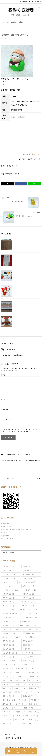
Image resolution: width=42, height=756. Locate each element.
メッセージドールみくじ (11, 613)
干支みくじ (29, 653)
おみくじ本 (28, 566)
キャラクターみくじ (10, 590)
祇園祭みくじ (20, 692)
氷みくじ (6, 672)
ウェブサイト (5, 419)
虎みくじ (23, 700)
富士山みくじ (8, 649)
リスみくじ (32, 613)
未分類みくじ (28, 664)
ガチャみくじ (28, 586)
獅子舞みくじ (20, 688)
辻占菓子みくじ (9, 708)
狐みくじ (20, 680)
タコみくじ (31, 590)
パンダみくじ (8, 602)
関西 (14, 22)
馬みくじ (35, 716)
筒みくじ (34, 692)
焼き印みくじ (8, 676)
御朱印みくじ (8, 657)
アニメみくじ (8, 578)
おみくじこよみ (6, 526)
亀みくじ (6, 629)
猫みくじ (33, 684)
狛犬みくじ (33, 680)
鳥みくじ (33, 719)
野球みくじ (29, 708)
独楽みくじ (7, 684)
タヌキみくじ (8, 594)
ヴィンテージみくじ (29, 617)
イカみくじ (7, 582)
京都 (21, 22)
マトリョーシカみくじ (28, 609)
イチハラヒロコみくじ (27, 582)
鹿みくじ (6, 723)
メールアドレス (7, 409)
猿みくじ (6, 688)
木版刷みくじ (8, 664)
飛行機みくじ (8, 716)
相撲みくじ (34, 688)
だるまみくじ (8, 574)
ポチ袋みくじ (28, 606)
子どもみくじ (8, 645)
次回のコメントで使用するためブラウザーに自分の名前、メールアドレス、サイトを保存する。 (21, 430)
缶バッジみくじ (8, 700)
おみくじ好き (35, 159)
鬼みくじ (6, 719)
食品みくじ (22, 716)
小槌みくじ (28, 649)
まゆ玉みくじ (28, 574)
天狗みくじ (28, 641)
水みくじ (34, 668)
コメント (4, 375)
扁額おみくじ (8, 661)
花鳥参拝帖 (5, 523)
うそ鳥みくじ (8, 566)
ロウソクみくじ (8, 617)
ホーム (6, 22)
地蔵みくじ (34, 637)
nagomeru (5, 535)
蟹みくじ (20, 704)
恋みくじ (28, 657)
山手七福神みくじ (9, 653)
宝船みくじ (28, 645)
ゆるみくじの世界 (7, 538)
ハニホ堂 (4, 532)
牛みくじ (34, 676)
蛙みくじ (6, 704)
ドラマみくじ (28, 594)
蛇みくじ (35, 700)
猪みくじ (20, 684)
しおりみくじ (29, 570)
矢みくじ (6, 692)
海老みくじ (33, 672)
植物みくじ (7, 668)
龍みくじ (26, 723)
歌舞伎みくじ (21, 668)
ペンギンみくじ (28, 602)
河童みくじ (20, 672)
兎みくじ (33, 629)
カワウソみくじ (8, 586)
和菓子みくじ (21, 637)
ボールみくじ (8, 606)
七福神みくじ (35, 154)
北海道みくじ (28, 633)
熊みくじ (22, 676)
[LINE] (34, 183)
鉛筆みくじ (7, 712)
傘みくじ (20, 629)
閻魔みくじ (34, 712)
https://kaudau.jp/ (18, 116)
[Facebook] (21, 183)
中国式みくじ (8, 625)
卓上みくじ (7, 637)
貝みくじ (33, 704)
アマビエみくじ (28, 578)
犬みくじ (7, 680)
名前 (3, 400)
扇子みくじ (28, 661)
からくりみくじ (8, 570)
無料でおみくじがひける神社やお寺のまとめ (16, 529)
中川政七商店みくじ (28, 625)
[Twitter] (7, 183)
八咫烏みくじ (8, 633)
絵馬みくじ (28, 696)
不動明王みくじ (28, 621)
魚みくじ (19, 719)
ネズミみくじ (8, 598)
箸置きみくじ (8, 696)
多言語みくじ (8, 641)
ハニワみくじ (28, 598)
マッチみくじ (8, 609)
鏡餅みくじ (21, 712)
